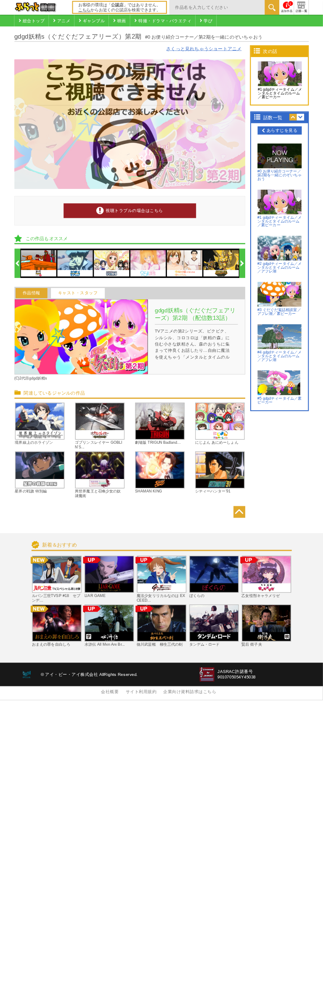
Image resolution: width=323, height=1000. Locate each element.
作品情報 (31, 293)
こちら (84, 10)
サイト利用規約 (141, 692)
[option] (38, 263)
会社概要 (110, 692)
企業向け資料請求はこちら (189, 692)
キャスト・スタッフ (78, 293)
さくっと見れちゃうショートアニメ (203, 48)
